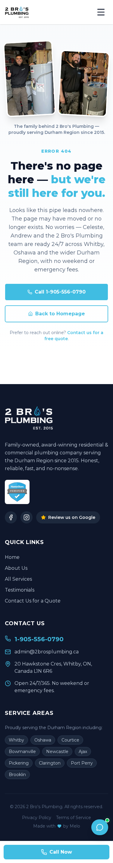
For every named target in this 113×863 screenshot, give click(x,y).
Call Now (60, 852)
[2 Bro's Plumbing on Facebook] (11, 517)
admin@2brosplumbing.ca (46, 652)
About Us (16, 568)
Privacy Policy (36, 817)
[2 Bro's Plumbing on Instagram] (26, 517)
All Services (18, 579)
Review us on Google (71, 517)
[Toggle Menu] (101, 12)
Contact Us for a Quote (33, 601)
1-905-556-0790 (39, 639)
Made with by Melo (56, 826)
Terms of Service (73, 817)
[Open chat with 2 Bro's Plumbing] (99, 827)
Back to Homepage (60, 314)
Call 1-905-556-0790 (60, 292)
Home (12, 557)
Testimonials (19, 590)
